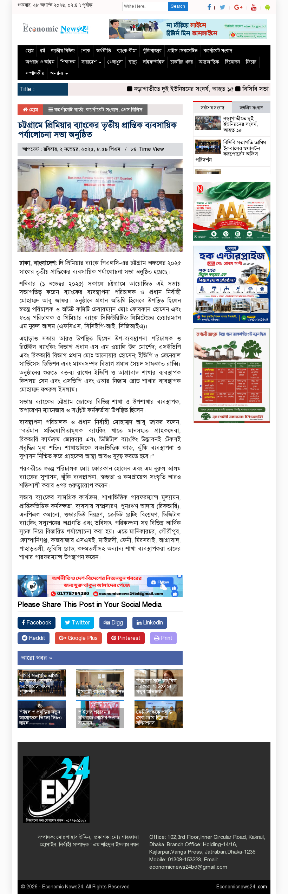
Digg (116, 622)
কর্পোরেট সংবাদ (218, 51)
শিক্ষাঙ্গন (68, 62)
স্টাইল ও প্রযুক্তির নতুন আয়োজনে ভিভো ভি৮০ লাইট (40, 717)
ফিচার (251, 62)
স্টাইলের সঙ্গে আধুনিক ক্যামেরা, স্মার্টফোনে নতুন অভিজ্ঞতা (156, 686)
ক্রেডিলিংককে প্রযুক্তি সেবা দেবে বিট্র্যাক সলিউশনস (154, 717)
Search (178, 6)
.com (262, 887)
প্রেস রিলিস (131, 109)
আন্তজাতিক (209, 62)
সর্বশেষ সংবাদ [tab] (212, 107)
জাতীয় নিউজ (63, 51)
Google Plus (82, 638)
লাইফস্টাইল (153, 62)
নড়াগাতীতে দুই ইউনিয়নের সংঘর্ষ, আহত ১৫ (165, 89)
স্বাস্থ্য (133, 62)
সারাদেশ (89, 62)
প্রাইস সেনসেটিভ (183, 51)
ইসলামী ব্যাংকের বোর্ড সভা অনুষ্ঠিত (109, 692)
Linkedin (152, 622)
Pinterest (128, 638)
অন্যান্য (57, 73)
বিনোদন (232, 62)
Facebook (38, 622)
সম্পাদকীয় (35, 73)
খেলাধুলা (115, 62)
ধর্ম (42, 51)
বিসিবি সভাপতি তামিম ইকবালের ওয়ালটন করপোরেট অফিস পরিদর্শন (39, 684)
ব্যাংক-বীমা (127, 51)
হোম (30, 51)
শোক (85, 51)
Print (165, 638)
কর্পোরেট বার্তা (68, 109)
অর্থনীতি (103, 51)
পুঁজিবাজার (152, 51)
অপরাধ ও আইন (40, 62)
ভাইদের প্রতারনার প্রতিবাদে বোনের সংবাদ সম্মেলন (98, 717)
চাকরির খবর (181, 62)
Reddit (36, 638)
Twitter (80, 622)
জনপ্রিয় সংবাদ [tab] (251, 107)
